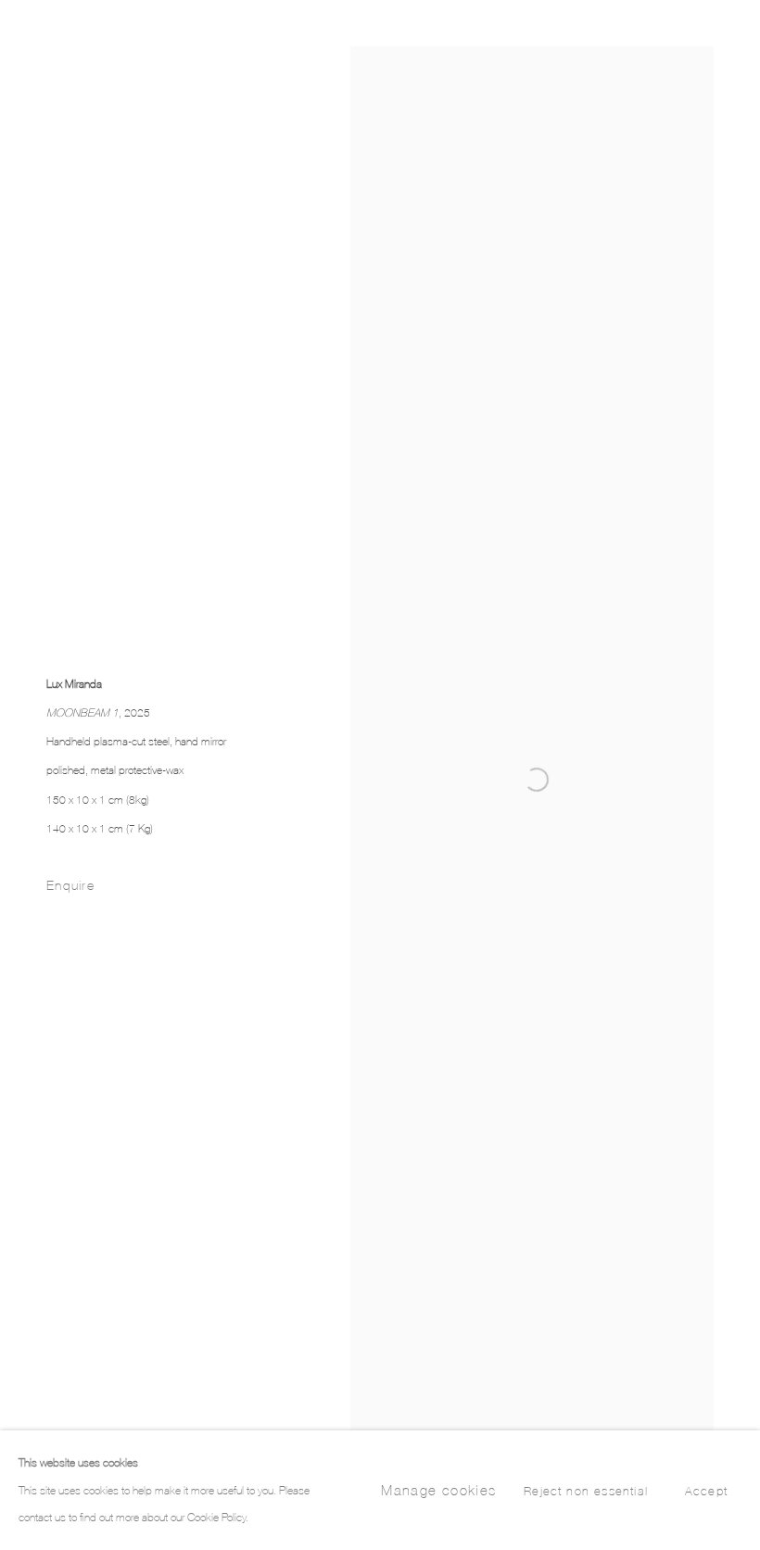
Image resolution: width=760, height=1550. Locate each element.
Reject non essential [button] (586, 1491)
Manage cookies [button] (438, 1490)
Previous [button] (18, 775)
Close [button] (718, 42)
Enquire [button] (70, 885)
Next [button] (741, 775)
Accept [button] (706, 1491)
